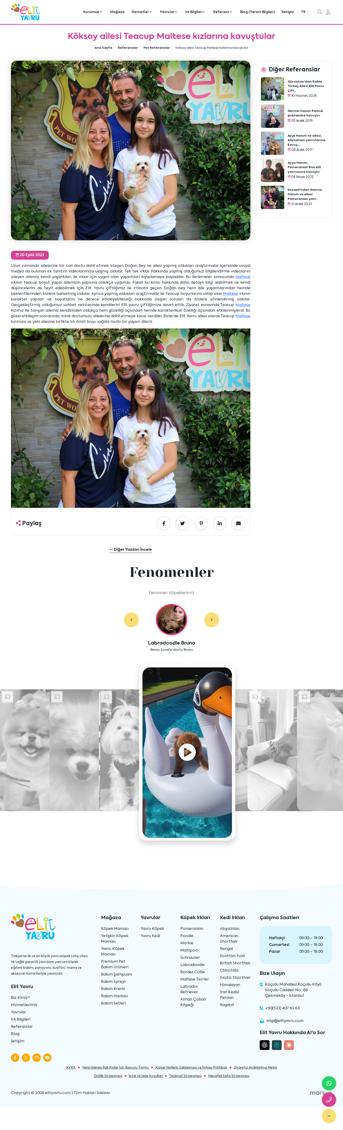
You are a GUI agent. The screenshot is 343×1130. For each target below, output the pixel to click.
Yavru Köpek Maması (112, 951)
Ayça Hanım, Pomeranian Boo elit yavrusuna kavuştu (304, 167)
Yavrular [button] (167, 12)
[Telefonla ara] (329, 1100)
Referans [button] (221, 12)
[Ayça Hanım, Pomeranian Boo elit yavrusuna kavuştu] (272, 170)
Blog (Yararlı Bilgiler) (257, 12)
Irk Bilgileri (20, 1020)
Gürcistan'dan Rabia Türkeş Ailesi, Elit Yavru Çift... (306, 86)
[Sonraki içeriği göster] (211, 619)
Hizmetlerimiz (24, 1005)
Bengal (226, 949)
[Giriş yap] (328, 12)
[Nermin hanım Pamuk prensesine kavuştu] (272, 116)
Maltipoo (189, 950)
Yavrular (18, 1012)
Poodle (186, 936)
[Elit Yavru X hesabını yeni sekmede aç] (26, 1057)
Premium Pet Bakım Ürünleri (114, 964)
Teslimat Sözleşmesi (185, 1076)
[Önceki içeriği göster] (131, 619)
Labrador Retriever (189, 989)
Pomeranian (191, 929)
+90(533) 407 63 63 (283, 1008)
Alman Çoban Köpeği (193, 1002)
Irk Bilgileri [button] (194, 12)
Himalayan (230, 985)
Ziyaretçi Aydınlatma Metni (255, 1067)
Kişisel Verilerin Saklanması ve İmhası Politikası (191, 1067)
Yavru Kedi (150, 936)
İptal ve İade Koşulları (146, 1076)
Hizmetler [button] (141, 12)
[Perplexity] (277, 1045)
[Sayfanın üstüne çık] (329, 1116)
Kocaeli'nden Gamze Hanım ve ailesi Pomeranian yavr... (305, 194)
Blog (15, 1034)
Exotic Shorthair (235, 978)
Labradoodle (192, 965)
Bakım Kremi (113, 989)
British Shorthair (235, 963)
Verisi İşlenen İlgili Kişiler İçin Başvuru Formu (115, 1067)
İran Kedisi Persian (229, 995)
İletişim (288, 12)
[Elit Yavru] (25, 12)
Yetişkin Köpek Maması (114, 939)
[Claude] (289, 1045)
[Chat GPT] (265, 1045)
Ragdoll (227, 1005)
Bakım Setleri (113, 1003)
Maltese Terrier (194, 979)
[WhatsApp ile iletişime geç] (329, 1083)
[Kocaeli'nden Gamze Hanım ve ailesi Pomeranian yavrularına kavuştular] (272, 197)
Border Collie (192, 972)
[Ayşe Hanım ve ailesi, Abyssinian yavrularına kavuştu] (272, 143)
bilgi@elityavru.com (285, 1021)
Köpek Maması (115, 929)
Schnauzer (190, 958)
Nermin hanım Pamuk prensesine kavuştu (305, 113)
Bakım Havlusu (114, 996)
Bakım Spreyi (113, 982)
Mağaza (117, 12)
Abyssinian (229, 929)
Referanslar (22, 1027)
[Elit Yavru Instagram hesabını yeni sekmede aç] (36, 1057)
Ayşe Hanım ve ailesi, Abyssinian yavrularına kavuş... (306, 140)
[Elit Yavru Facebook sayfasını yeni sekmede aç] (15, 1057)
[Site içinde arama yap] (320, 12)
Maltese (242, 277)
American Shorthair (229, 939)
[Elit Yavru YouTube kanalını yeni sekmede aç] (47, 1057)
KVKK (71, 1067)
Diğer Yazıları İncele (132, 550)
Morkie (186, 943)
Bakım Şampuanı (116, 975)
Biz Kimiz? (20, 998)
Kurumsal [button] (91, 12)
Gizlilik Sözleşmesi (108, 1076)
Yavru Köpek (152, 929)
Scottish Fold (232, 956)
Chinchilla (229, 971)
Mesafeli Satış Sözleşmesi (228, 1076)
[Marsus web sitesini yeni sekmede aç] (321, 1093)
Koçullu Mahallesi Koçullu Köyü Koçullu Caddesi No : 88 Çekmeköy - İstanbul (293, 990)
